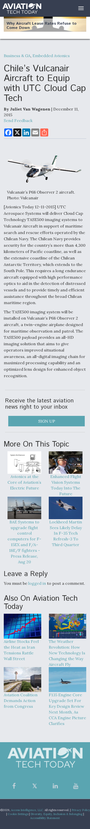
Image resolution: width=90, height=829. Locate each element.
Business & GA (17, 55)
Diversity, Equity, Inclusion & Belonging (56, 814)
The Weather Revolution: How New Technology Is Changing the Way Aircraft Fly (67, 653)
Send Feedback (18, 120)
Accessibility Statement (45, 818)
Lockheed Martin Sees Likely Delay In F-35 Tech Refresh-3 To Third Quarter (65, 533)
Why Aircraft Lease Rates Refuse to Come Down (41, 26)
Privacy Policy (81, 810)
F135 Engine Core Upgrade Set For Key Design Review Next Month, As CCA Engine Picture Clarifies (67, 709)
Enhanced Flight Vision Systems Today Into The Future (65, 485)
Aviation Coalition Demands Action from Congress (21, 700)
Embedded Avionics (51, 55)
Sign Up (46, 421)
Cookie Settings (18, 814)
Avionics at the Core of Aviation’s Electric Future (24, 482)
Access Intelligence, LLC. (27, 810)
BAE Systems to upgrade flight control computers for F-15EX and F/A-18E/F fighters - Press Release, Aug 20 (24, 541)
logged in (37, 583)
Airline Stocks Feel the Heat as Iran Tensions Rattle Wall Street (21, 650)
